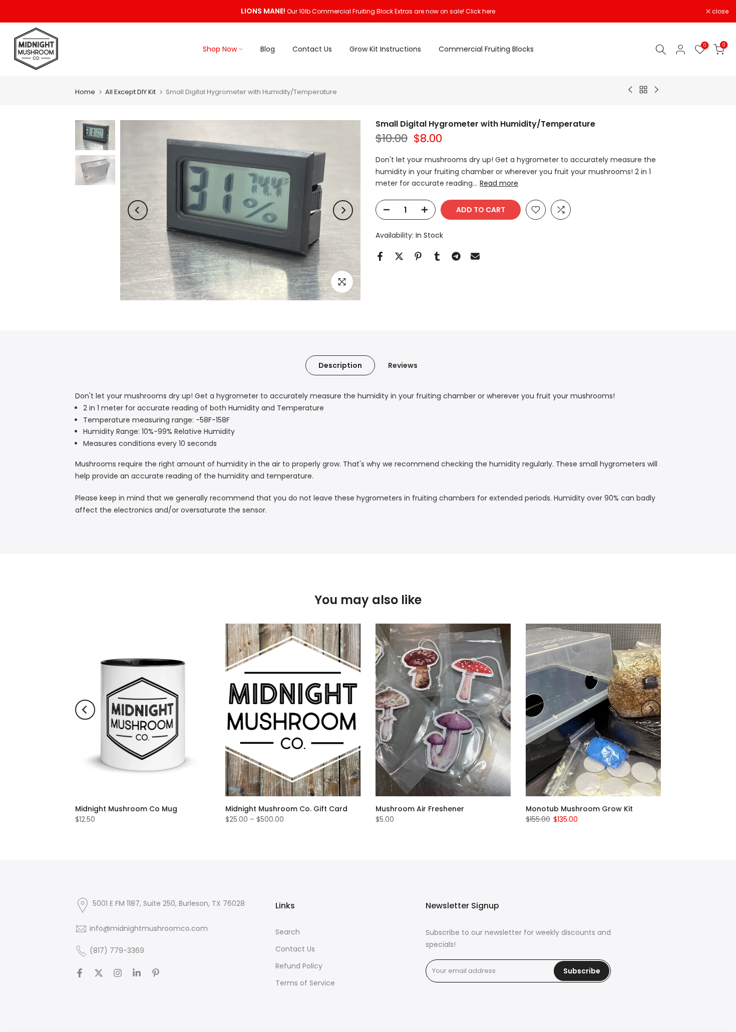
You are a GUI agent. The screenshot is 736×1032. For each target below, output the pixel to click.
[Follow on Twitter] (98, 973)
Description (340, 365)
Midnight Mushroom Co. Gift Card (286, 809)
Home (85, 92)
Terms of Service (305, 983)
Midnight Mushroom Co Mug (126, 809)
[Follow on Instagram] (117, 973)
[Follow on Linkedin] (136, 973)
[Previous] (138, 210)
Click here (480, 11)
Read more (499, 183)
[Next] (343, 210)
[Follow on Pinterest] (155, 973)
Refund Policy (298, 966)
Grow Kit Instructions (385, 49)
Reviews (403, 365)
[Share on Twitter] (399, 256)
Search (287, 932)
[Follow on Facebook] (79, 973)
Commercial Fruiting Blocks (486, 49)
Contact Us (312, 49)
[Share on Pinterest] (418, 256)
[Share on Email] (475, 256)
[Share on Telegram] (456, 256)
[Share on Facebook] (380, 256)
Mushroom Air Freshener (420, 809)
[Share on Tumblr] (437, 256)
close (21, 12)
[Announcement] (368, 12)
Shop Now (220, 49)
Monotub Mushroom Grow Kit (579, 809)
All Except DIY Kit (130, 92)
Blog (267, 49)
